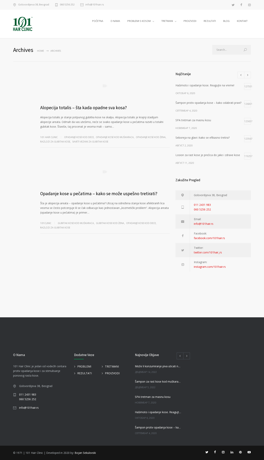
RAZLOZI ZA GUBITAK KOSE (55, 227)
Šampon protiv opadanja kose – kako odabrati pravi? (158, 427)
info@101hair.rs (94, 4)
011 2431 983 (202, 205)
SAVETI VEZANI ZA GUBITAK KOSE (90, 141)
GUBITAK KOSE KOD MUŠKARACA (76, 223)
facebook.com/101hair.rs (209, 238)
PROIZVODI (190, 21)
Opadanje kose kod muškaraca (115, 137)
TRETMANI (167, 21)
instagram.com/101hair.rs (210, 267)
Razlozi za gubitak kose (55, 141)
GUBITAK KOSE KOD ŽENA (110, 223)
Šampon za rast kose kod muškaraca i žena (158, 381)
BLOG (226, 21)
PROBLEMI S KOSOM (139, 21)
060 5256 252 (67, 4)
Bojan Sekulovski (85, 453)
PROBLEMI (84, 366)
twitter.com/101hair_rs (208, 252)
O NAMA (115, 21)
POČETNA (97, 21)
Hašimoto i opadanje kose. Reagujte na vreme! (158, 412)
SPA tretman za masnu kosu (152, 397)
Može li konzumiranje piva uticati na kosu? (158, 366)
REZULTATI (210, 21)
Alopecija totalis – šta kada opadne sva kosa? (83, 108)
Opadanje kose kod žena (151, 137)
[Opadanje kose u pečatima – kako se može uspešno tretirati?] (105, 171)
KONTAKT (242, 21)
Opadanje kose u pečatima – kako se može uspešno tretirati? (98, 194)
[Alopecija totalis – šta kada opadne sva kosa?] (105, 85)
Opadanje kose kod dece (79, 137)
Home (40, 50)
